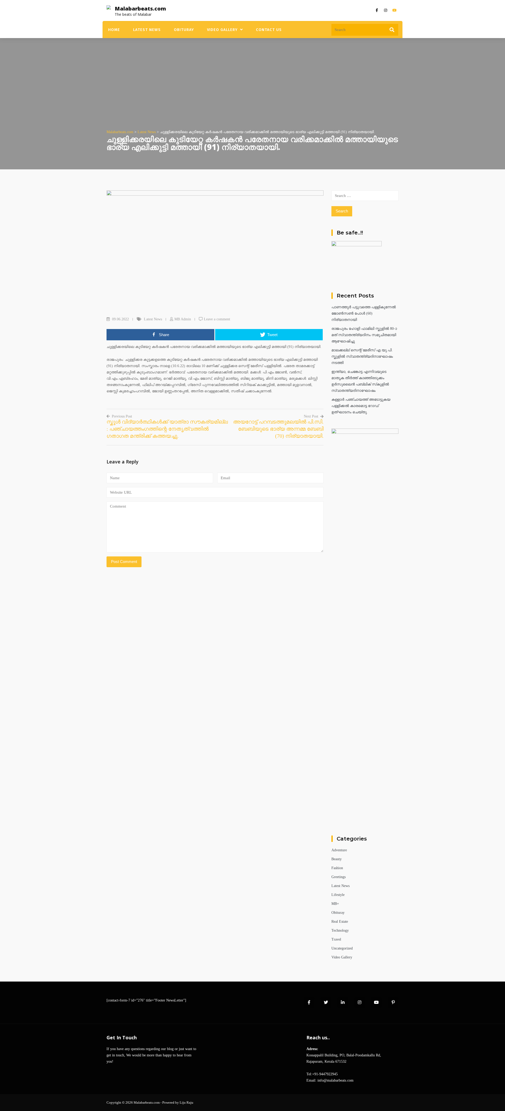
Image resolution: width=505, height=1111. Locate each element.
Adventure (339, 850)
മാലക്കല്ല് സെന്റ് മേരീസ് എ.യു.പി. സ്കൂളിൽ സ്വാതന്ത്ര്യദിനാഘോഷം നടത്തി (362, 356)
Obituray (184, 29)
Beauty (336, 859)
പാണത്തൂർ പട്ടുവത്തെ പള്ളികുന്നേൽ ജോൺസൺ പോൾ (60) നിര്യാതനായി (363, 313)
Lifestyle (338, 895)
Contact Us (269, 29)
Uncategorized (342, 948)
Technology (340, 930)
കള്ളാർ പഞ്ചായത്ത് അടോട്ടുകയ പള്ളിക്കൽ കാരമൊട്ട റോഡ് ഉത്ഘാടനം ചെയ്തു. (360, 406)
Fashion (337, 868)
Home (114, 29)
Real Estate (339, 922)
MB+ (335, 904)
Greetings (338, 877)
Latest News (147, 29)
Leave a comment (217, 319)
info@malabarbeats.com (335, 1080)
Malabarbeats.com (140, 8)
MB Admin (182, 319)
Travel (336, 939)
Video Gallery (222, 29)
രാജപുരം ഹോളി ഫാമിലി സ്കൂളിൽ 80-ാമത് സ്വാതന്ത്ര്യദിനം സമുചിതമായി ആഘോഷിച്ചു (364, 335)
